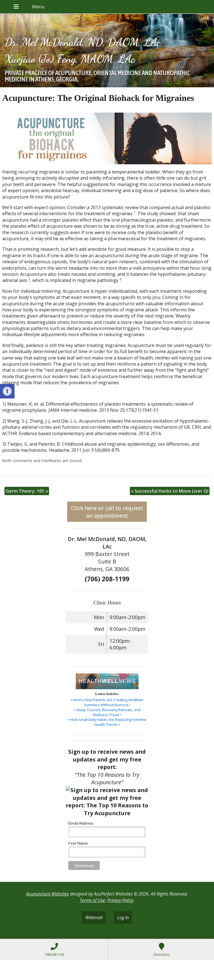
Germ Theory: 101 (27, 491)
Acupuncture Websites (47, 894)
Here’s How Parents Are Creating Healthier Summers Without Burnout (108, 702)
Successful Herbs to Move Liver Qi (169, 491)
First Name (78, 843)
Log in (123, 917)
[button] (7, 391)
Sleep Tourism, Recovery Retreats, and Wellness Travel (108, 712)
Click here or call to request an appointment (107, 511)
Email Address (80, 823)
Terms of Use (92, 900)
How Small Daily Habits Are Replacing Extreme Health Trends (108, 722)
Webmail (94, 917)
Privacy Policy (120, 900)
